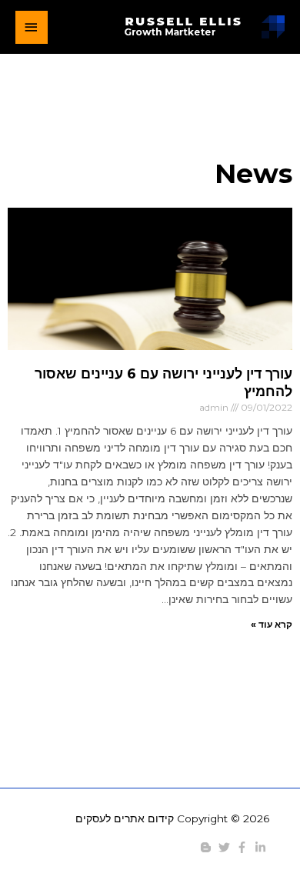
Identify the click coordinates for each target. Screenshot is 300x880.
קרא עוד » (271, 624)
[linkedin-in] (262, 847)
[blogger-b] (207, 847)
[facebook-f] (244, 847)
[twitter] (226, 847)
